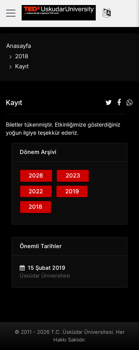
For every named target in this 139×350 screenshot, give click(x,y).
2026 (36, 175)
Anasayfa (18, 45)
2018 (21, 56)
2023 (73, 175)
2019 (72, 191)
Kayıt (22, 66)
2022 (36, 191)
